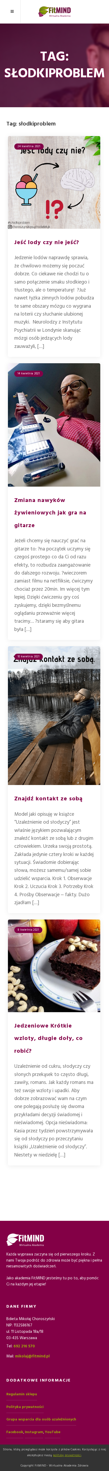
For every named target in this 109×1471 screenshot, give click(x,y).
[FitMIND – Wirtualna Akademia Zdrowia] (54, 11)
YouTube (52, 1432)
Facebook (14, 1432)
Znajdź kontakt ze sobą (48, 799)
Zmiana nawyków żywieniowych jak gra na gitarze (50, 513)
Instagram (34, 1432)
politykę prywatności (67, 1455)
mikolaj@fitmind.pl (32, 1356)
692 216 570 (24, 1346)
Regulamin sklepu (21, 1394)
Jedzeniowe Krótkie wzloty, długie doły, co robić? (48, 1038)
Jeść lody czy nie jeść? (46, 242)
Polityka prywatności (25, 1407)
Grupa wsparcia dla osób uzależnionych (41, 1419)
